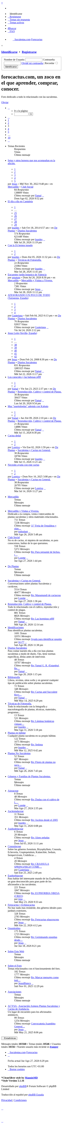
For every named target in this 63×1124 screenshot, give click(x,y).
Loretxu (16, 447)
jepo (20, 899)
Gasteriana (17, 315)
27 (15, 219)
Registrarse (29, 52)
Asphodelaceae (15, 828)
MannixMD (31, 1077)
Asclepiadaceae (16, 811)
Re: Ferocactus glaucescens (45, 919)
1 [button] (8, 120)
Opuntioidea (14, 928)
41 (15, 353)
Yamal (38, 195)
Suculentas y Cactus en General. (34, 450)
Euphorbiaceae (15, 875)
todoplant (23, 531)
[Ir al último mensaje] (43, 195)
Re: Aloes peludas (40, 837)
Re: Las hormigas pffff (42, 618)
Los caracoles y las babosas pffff (24, 377)
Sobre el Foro (15, 965)
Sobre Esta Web (16, 951)
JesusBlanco (24, 983)
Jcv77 (21, 642)
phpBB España (36, 1094)
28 (15, 222)
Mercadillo (13, 186)
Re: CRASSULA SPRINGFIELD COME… (31, 865)
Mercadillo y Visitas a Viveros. (37, 280)
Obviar (4, 102)
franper (54, 1046)
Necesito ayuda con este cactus (23, 464)
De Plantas (13, 566)
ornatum (16, 277)
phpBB (22, 1086)
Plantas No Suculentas (19, 753)
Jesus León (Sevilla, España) (22, 333)
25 (15, 213)
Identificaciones (16, 627)
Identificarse (9, 52)
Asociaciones (14, 991)
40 (15, 350)
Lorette (22, 557)
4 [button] (8, 128)
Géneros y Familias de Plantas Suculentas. (29, 776)
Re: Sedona (37, 744)
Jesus (14, 183)
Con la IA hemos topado (20, 245)
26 (15, 216)
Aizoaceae (13, 790)
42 (15, 356)
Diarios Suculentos (27, 230)
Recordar (50, 63)
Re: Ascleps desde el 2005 (44, 820)
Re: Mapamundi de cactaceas (46, 595)
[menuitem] (15, 13)
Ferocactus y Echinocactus (21, 904)
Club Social (27, 186)
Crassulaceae (14, 846)
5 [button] (8, 131)
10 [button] (9, 137)
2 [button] (8, 123)
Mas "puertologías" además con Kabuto (28, 406)
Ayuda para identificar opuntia (46, 639)
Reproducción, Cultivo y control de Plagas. (40, 391)
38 (15, 344)
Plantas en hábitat (17, 732)
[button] (9, 108)
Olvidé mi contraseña (32, 63)
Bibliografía (14, 677)
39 (15, 347)
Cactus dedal (14, 435)
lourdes (15, 227)
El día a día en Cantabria (20, 201)
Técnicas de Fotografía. (30, 260)
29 (15, 224)
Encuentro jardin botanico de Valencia (27, 274)
